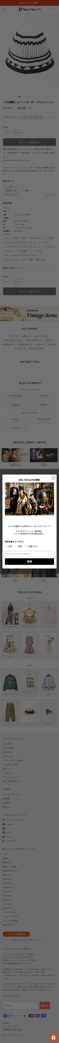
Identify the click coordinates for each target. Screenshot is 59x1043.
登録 (29, 561)
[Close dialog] (53, 477)
